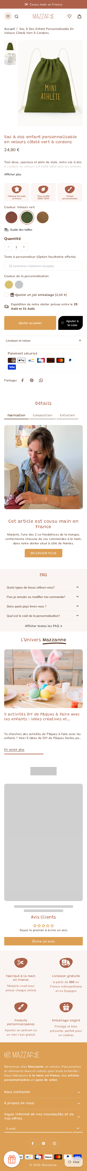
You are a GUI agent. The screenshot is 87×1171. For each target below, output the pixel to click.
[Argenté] (19, 284)
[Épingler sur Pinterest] (31, 380)
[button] (30, 323)
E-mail (10, 1128)
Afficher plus (12, 174)
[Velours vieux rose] (11, 217)
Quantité (12, 238)
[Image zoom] (50, 83)
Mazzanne (49, 1165)
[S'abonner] (78, 1128)
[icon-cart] (78, 16)
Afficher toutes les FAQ (42, 626)
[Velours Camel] (42, 217)
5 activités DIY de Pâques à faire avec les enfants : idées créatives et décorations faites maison (42, 717)
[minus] (8, 246)
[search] (16, 16)
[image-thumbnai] (10, 46)
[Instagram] (54, 1143)
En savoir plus (14, 749)
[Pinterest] (43, 1143)
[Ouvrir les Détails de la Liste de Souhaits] (69, 16)
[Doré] (9, 284)
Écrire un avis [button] (43, 941)
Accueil (9, 28)
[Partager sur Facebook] (22, 380)
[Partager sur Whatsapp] (41, 380)
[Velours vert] (27, 217)
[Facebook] (32, 1143)
